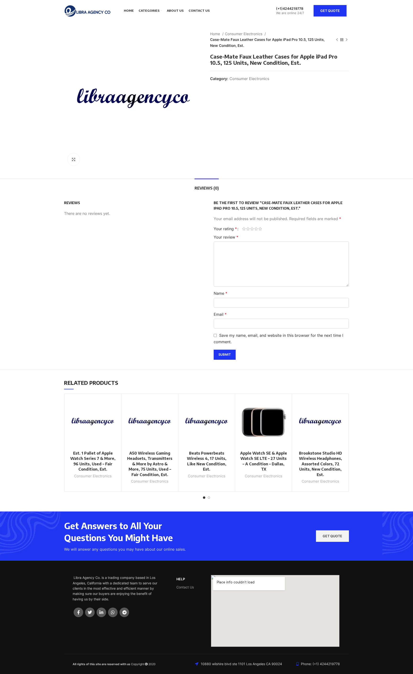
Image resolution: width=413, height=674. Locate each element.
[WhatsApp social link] (113, 612)
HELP (180, 579)
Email (220, 314)
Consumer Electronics (244, 34)
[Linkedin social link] (101, 612)
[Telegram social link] (124, 612)
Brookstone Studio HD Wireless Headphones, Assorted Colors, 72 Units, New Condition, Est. (320, 464)
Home (215, 34)
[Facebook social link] (78, 612)
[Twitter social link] (90, 612)
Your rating (225, 229)
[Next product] (346, 39)
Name (220, 293)
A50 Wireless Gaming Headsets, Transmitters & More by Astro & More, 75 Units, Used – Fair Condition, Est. (149, 464)
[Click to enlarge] (74, 159)
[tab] (207, 186)
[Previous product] (337, 39)
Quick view (115, 414)
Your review (226, 237)
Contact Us (185, 587)
